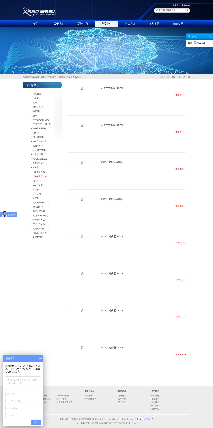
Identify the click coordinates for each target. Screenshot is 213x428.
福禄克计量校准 (40, 233)
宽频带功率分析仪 (41, 215)
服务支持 (154, 23)
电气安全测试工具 (41, 202)
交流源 (36, 198)
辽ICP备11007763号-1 (143, 419)
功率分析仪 (38, 107)
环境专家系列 (39, 211)
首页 (35, 23)
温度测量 (37, 111)
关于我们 (59, 23)
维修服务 (89, 395)
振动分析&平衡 (39, 128)
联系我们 (177, 5)
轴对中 (36, 133)
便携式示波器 (39, 224)
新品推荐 (122, 399)
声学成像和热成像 (41, 120)
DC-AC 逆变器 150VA (112, 310)
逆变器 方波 (39, 172)
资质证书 (155, 399)
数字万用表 (38, 237)
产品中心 (106, 23)
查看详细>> (180, 95)
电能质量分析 (39, 163)
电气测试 (37, 94)
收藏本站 (186, 5)
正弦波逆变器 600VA (111, 162)
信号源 (36, 98)
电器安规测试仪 (40, 154)
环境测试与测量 (40, 150)
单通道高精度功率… (65, 402)
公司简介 (155, 395)
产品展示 (52, 77)
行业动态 (122, 402)
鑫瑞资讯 (178, 23)
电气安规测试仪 (40, 159)
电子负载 (37, 194)
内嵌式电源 (38, 185)
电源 (35, 102)
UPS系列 (37, 181)
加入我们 (155, 402)
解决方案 (130, 23)
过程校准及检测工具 (42, 124)
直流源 (36, 189)
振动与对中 (38, 146)
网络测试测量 (39, 137)
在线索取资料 (91, 399)
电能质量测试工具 (41, 228)
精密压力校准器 (40, 141)
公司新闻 (122, 395)
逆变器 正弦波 (40, 176)
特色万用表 (61, 399)
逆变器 (36, 167)
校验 (35, 115)
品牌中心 (82, 23)
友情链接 (155, 409)
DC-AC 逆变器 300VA (112, 236)
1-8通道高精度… (63, 395)
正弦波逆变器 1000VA (112, 88)
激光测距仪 (38, 207)
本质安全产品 (39, 220)
